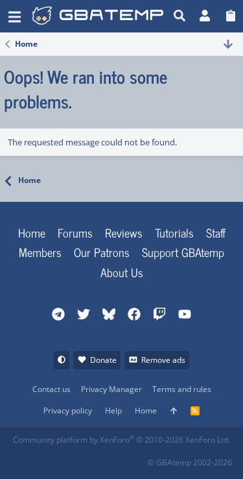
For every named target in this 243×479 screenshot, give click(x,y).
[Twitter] (108, 458)
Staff (216, 232)
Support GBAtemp (183, 252)
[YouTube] (137, 458)
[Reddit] (51, 458)
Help (113, 410)
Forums (75, 232)
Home (31, 232)
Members (40, 252)
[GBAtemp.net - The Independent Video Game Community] (99, 16)
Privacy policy (67, 410)
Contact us (51, 389)
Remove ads (163, 359)
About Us (121, 272)
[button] (14, 16)
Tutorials (174, 232)
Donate (103, 359)
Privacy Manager (111, 389)
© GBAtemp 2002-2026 (190, 462)
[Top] (173, 411)
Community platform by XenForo (121, 439)
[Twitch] (80, 458)
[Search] (179, 16)
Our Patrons (102, 252)
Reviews (124, 232)
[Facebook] (23, 458)
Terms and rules (181, 389)
